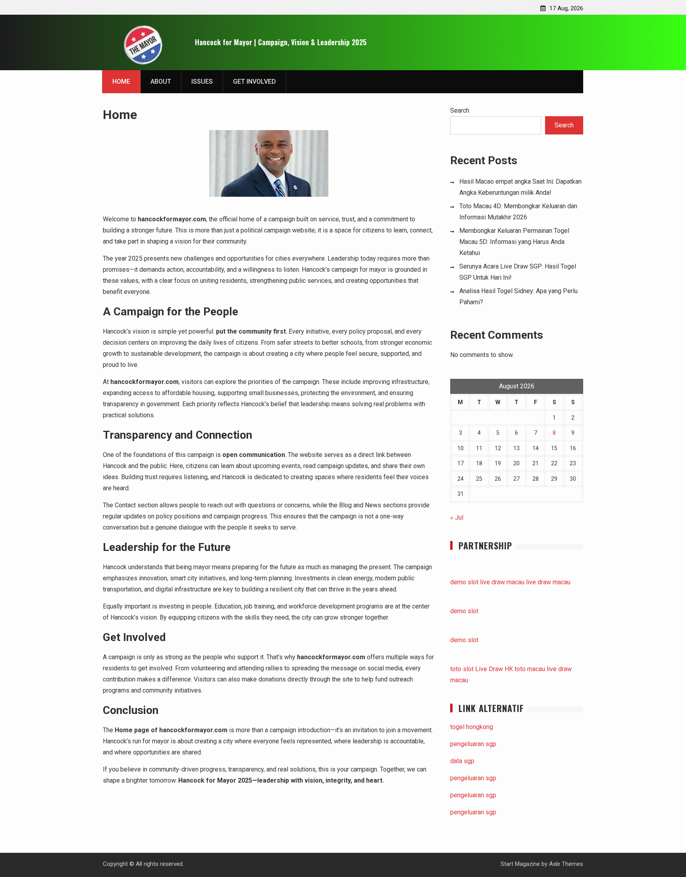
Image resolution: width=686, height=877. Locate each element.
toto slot (462, 669)
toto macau (529, 669)
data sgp (462, 761)
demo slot (464, 582)
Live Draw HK (494, 669)
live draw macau (502, 582)
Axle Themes (566, 863)
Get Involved (254, 81)
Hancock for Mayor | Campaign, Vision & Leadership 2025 (280, 42)
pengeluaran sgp (473, 744)
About (160, 81)
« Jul (456, 517)
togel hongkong (471, 727)
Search (459, 110)
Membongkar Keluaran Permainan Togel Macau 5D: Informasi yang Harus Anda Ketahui (514, 242)
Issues (202, 81)
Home (121, 81)
